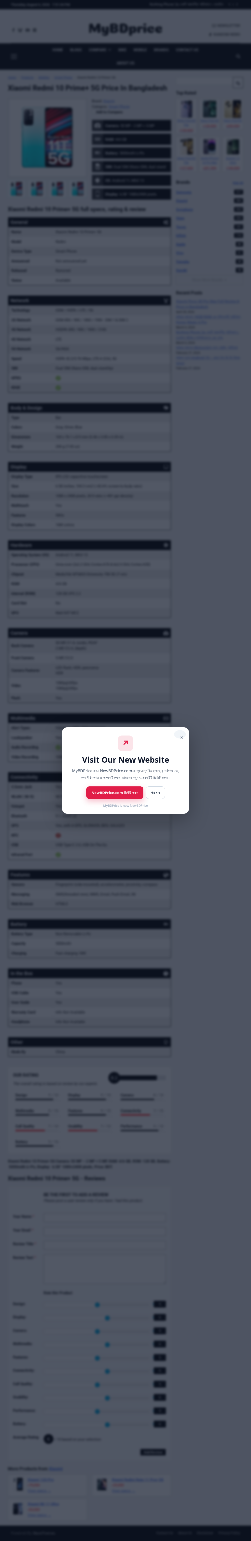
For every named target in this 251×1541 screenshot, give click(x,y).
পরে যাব (155, 792)
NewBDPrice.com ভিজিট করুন (114, 792)
